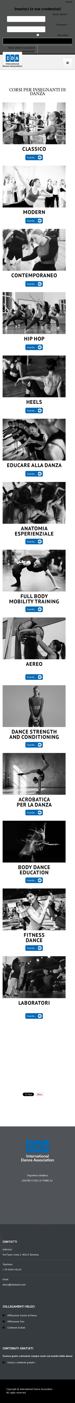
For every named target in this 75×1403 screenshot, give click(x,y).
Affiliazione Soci (15, 1321)
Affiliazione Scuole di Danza (22, 1315)
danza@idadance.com (14, 1284)
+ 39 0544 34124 (12, 1269)
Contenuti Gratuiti (16, 1327)
